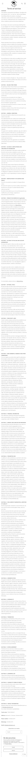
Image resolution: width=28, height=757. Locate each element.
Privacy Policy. (8, 743)
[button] (2, 3)
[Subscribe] (20, 732)
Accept (13, 747)
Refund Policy (18, 205)
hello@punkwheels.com (7, 707)
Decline (13, 750)
